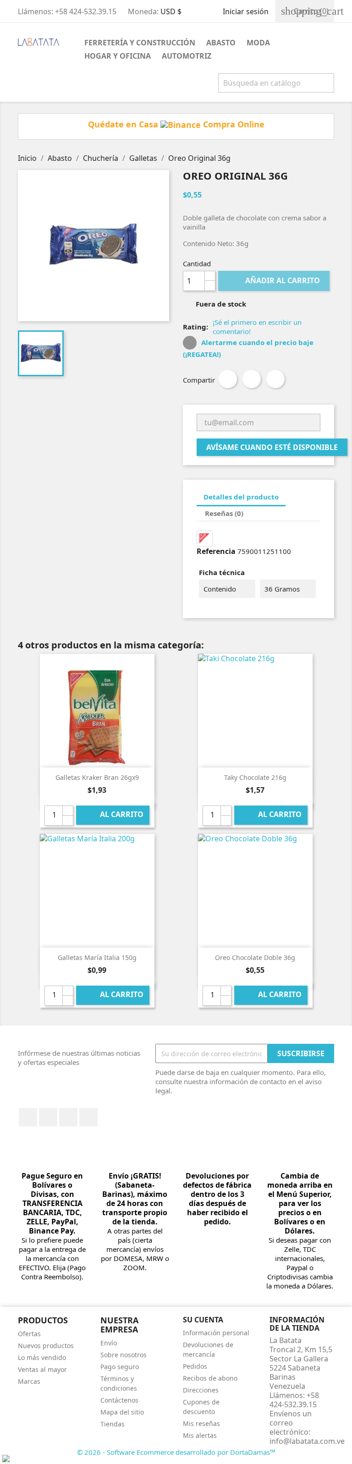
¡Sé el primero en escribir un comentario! (257, 327)
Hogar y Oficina (117, 56)
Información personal (216, 1332)
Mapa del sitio (122, 1412)
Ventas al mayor (42, 1369)
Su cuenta (203, 1320)
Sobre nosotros (123, 1354)
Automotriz (186, 56)
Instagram (88, 1117)
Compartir (228, 379)
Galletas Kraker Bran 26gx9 (97, 777)
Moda (258, 43)
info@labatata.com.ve (307, 1441)
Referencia (216, 551)
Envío (108, 1342)
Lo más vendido (42, 1357)
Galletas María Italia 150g (97, 957)
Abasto (221, 43)
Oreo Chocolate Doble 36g (255, 957)
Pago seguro (119, 1366)
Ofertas (29, 1333)
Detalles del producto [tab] (241, 496)
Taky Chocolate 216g (255, 777)
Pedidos (195, 1366)
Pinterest (275, 379)
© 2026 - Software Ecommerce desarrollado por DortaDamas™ (176, 1452)
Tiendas (112, 1424)
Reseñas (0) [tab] (224, 513)
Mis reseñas (201, 1423)
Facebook (28, 1117)
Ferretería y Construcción (139, 43)
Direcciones (201, 1390)
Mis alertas (200, 1435)
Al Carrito (113, 815)
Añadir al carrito (274, 280)
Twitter (48, 1117)
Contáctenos (119, 1400)
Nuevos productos (46, 1345)
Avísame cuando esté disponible (272, 447)
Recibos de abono (210, 1378)
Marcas (29, 1381)
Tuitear (251, 379)
